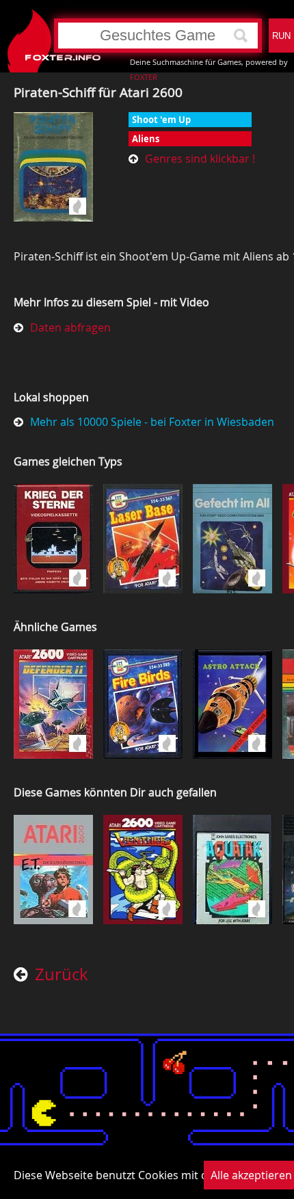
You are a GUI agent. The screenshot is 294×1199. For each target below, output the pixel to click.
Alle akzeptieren (251, 1175)
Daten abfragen (70, 327)
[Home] (17, 35)
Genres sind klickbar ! (200, 158)
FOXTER (143, 77)
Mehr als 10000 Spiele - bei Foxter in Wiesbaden (152, 421)
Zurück (61, 975)
